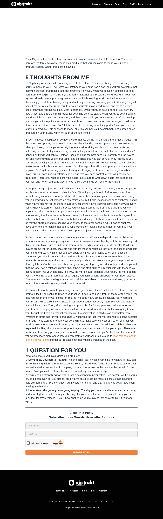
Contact (103, 491)
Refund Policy (108, 501)
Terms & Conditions (57, 501)
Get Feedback (136, 4)
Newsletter (96, 4)
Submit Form (82, 452)
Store (117, 4)
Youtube (108, 4)
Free (125, 4)
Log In (148, 4)
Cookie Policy (92, 501)
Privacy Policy (76, 501)
